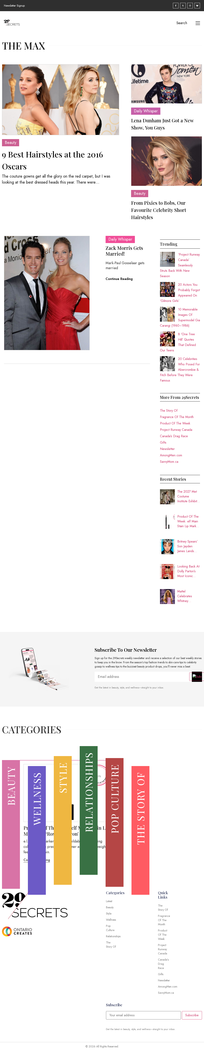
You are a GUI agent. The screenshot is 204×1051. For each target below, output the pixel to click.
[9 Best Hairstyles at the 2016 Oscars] (60, 99)
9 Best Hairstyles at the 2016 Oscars (52, 160)
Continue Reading (119, 279)
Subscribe (192, 1015)
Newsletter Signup (14, 6)
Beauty (10, 142)
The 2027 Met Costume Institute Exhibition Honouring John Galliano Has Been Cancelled (188, 496)
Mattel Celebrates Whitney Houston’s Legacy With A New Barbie (187, 596)
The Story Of (169, 410)
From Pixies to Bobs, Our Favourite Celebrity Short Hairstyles (158, 210)
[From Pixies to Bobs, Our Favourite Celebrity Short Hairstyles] (166, 161)
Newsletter (167, 449)
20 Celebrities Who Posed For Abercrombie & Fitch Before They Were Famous (180, 370)
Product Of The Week (175, 423)
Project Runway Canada (176, 429)
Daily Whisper (146, 111)
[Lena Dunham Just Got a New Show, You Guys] (166, 84)
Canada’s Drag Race (174, 436)
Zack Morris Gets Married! (124, 251)
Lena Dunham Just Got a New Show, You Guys (162, 124)
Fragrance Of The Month (177, 417)
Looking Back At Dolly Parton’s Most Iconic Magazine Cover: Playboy (188, 571)
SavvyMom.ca (169, 461)
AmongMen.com (171, 455)
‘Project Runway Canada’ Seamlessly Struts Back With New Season (180, 265)
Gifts (163, 442)
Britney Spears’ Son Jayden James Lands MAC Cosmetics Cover (188, 546)
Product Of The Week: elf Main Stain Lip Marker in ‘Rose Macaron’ (188, 521)
